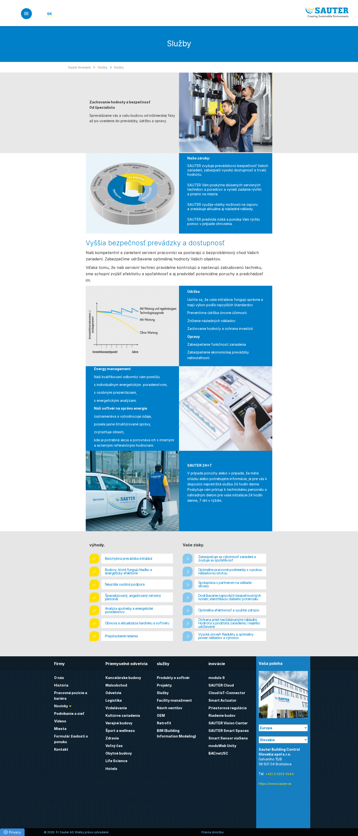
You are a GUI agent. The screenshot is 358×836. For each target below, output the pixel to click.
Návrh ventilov (169, 708)
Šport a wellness (120, 730)
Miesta (60, 729)
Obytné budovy (118, 753)
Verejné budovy (118, 723)
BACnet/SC (218, 753)
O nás (59, 678)
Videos (60, 721)
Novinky (61, 706)
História (61, 685)
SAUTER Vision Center (228, 723)
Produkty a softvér (173, 678)
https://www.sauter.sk (275, 784)
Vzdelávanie (116, 708)
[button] (12, 832)
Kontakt (61, 749)
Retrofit (164, 723)
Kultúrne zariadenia (122, 715)
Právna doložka (212, 832)
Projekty (164, 685)
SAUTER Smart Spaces (228, 730)
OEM (161, 715)
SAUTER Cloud (221, 685)
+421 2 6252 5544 (279, 774)
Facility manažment (174, 700)
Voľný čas (114, 746)
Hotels (111, 769)
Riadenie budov (221, 715)
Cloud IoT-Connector (226, 693)
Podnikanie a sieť (69, 713)
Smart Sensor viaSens (228, 738)
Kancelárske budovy (123, 678)
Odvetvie (113, 693)
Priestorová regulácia (227, 708)
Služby (163, 693)
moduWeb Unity (222, 746)
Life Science (116, 761)
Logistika (113, 700)
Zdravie (112, 738)
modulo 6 (216, 678)
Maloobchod (116, 685)
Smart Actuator (222, 700)
